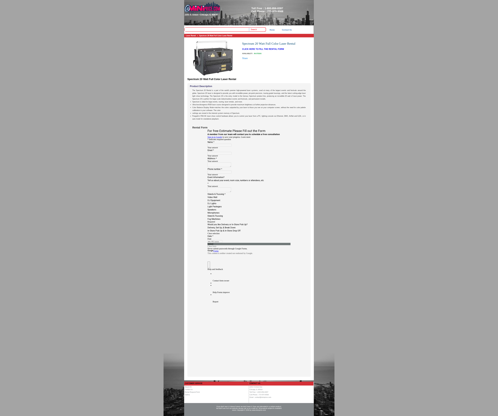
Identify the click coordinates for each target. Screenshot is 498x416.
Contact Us (287, 30)
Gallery (187, 395)
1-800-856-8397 (274, 8)
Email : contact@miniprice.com (260, 397)
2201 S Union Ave (256, 387)
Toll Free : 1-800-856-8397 (259, 392)
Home (272, 30)
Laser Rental (191, 36)
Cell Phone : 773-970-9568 (259, 395)
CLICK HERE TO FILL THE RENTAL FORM (263, 49)
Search (254, 29)
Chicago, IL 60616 (256, 389)
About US (188, 387)
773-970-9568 (275, 11)
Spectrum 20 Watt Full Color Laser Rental (215, 36)
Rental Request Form (192, 392)
